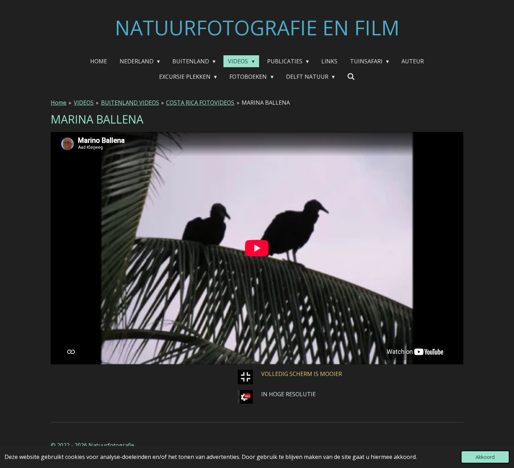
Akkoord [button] (485, 457)
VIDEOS (84, 102)
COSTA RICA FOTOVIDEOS (200, 102)
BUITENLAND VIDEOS (130, 102)
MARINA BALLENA (266, 102)
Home (58, 102)
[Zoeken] (351, 76)
